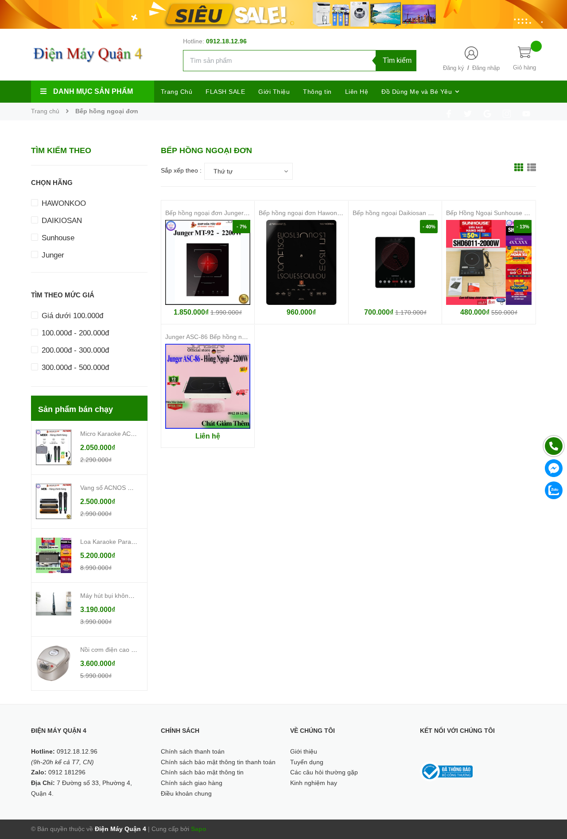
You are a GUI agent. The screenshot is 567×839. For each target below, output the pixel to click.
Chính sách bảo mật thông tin (202, 772)
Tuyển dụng (306, 762)
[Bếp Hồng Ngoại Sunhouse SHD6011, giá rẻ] (489, 262)
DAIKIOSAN (60, 220)
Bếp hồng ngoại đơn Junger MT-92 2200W (225, 212)
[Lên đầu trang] (549, 792)
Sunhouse (56, 238)
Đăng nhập (486, 68)
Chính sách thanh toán (193, 751)
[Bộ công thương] (446, 770)
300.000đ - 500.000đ (74, 367)
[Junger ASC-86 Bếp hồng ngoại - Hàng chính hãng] (208, 386)
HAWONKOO (62, 203)
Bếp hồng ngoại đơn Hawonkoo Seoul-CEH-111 (325, 212)
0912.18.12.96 (226, 41)
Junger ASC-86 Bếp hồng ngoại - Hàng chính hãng (236, 336)
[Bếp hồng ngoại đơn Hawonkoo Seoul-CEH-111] (301, 262)
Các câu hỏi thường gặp (324, 772)
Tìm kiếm (397, 60)
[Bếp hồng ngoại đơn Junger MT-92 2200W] (208, 262)
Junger (51, 255)
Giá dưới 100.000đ (71, 316)
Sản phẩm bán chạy (75, 409)
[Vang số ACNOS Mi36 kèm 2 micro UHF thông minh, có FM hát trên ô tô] (53, 500)
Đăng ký (453, 68)
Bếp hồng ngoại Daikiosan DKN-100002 (408, 212)
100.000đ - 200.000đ (74, 333)
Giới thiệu (303, 751)
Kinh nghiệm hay (313, 782)
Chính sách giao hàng (191, 782)
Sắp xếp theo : (181, 170)
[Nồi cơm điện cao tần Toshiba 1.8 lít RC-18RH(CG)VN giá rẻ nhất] (53, 662)
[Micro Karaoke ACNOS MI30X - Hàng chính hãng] (53, 446)
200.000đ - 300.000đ (74, 350)
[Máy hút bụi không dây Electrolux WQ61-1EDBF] (53, 603)
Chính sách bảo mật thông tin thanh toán (218, 762)
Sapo (198, 828)
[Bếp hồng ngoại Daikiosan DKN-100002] (395, 262)
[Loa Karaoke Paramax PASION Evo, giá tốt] (53, 554)
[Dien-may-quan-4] (283, 13)
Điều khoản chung (186, 793)
